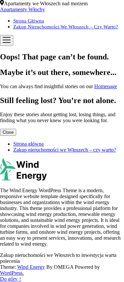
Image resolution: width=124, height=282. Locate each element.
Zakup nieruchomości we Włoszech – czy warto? (65, 26)
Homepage (105, 86)
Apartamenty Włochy (22, 9)
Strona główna (28, 20)
